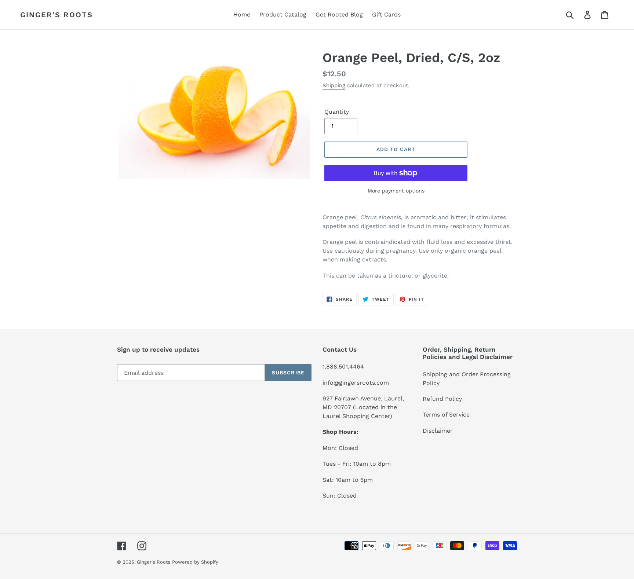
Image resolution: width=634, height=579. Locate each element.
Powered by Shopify (195, 562)
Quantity (336, 111)
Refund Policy (442, 398)
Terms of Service (446, 414)
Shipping (334, 85)
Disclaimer (438, 430)
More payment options (396, 191)
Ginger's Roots (56, 14)
